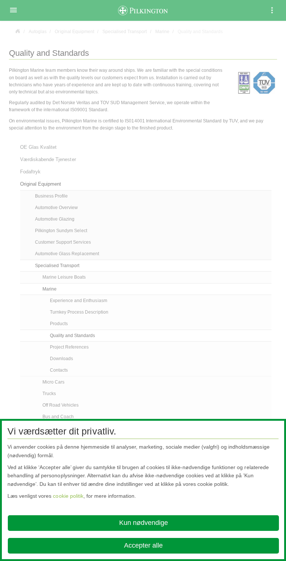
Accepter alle (143, 545)
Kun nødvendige (143, 522)
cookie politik (68, 496)
